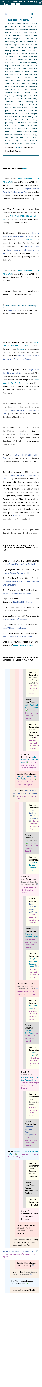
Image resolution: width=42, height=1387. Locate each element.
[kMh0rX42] (30, 821)
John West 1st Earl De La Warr (33, 680)
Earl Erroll (12, 438)
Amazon (19, 147)
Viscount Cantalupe (11, 246)
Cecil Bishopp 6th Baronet (34, 1102)
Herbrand (20, 349)
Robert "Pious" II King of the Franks (17, 636)
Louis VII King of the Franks (14, 628)
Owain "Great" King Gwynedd (17, 573)
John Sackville (31, 840)
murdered (22, 479)
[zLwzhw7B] (37, 1055)
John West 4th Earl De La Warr (29, 759)
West (24, 169)
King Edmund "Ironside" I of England (20, 564)
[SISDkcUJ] (36, 967)
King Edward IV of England (16, 611)
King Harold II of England (23, 602)
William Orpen (13, 310)
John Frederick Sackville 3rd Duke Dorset (29, 882)
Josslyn (19, 434)
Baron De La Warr (32, 246)
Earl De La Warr (26, 243)
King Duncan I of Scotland (16, 619)
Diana (31, 516)
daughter (16, 516)
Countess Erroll (9, 444)
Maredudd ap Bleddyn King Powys (17, 593)
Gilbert (29, 240)
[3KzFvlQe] (26, 710)
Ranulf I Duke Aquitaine (23, 645)
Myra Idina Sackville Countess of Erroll (19, 1251)
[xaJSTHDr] (33, 1266)
